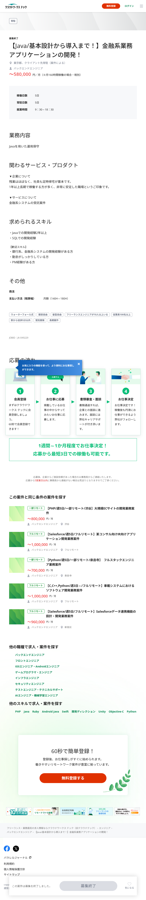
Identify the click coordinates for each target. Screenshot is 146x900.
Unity (102, 711)
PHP (18, 711)
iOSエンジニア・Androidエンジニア (37, 666)
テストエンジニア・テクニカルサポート (39, 689)
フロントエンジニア (27, 660)
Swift (65, 711)
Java (26, 711)
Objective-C (116, 711)
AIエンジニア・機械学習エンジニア (36, 695)
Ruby (35, 711)
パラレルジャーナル (16, 857)
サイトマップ (12, 874)
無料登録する (73, 778)
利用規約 (9, 864)
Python (131, 711)
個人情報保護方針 (14, 869)
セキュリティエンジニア (29, 684)
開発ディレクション (83, 711)
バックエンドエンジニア (29, 655)
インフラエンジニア (27, 678)
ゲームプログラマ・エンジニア (33, 672)
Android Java (50, 711)
